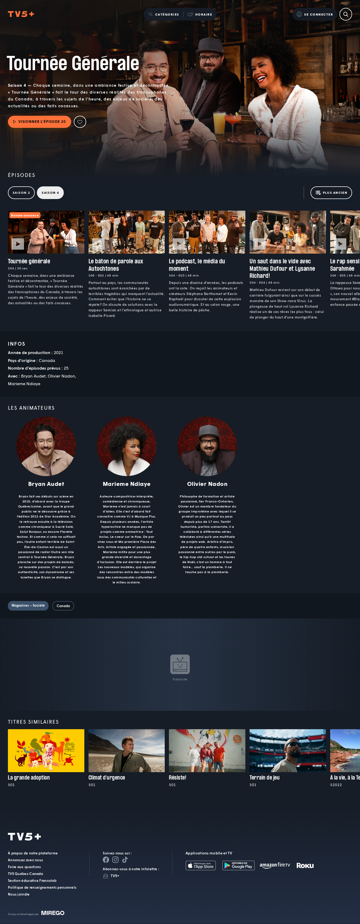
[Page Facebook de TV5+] (106, 860)
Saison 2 (21, 193)
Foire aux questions (24, 867)
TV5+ (115, 876)
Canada (63, 606)
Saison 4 (50, 193)
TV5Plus (21, 14)
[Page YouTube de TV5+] (125, 860)
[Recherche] (345, 14)
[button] (163, 14)
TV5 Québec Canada (25, 874)
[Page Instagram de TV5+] (115, 860)
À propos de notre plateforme (33, 853)
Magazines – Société (28, 605)
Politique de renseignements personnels (42, 888)
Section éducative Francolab (32, 881)
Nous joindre (19, 894)
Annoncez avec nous (25, 860)
